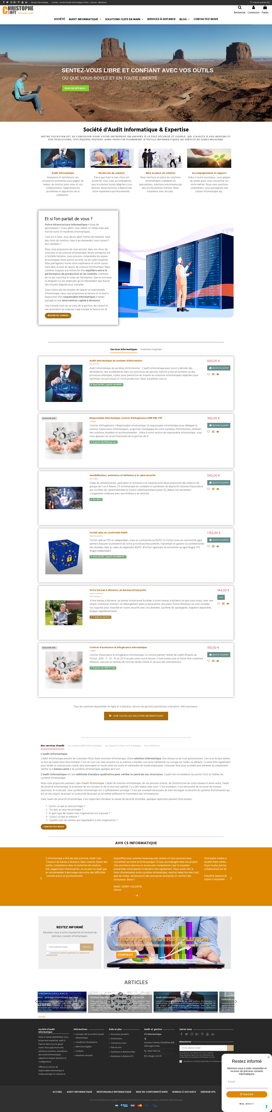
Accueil (57, 1092)
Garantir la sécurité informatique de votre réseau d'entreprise (198, 996)
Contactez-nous (118, 1043)
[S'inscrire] (230, 1048)
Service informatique (40, 2)
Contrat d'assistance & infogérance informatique (118, 648)
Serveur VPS (208, 1092)
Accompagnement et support (209, 173)
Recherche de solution (112, 173)
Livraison (80, 1051)
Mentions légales (84, 1047)
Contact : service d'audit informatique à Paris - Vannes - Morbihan (79, 2)
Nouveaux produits (120, 1034)
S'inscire (246, 1094)
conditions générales (68, 953)
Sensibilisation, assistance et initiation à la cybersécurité (122, 475)
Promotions (116, 1039)
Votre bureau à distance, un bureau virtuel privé (118, 590)
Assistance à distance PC (122, 1056)
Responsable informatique (114, 1092)
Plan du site (116, 1047)
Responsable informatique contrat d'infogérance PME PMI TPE (126, 418)
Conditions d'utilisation (86, 1042)
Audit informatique (63, 173)
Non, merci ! (247, 1104)
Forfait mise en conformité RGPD (109, 533)
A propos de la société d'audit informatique (90, 1036)
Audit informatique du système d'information (116, 361)
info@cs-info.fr (154, 1056)
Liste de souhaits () (261, 2)
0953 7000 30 (153, 1051)
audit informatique (93, 783)
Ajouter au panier (220, 368)
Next (236, 1001)
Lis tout (41, 1017)
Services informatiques (123, 350)
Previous (36, 1001)
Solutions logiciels (151, 350)
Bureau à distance (184, 1092)
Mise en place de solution (160, 173)
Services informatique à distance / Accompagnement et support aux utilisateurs (69, 996)
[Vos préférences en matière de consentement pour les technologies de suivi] (266, 1106)
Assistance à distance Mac (123, 1052)
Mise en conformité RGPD (152, 1092)
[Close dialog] (268, 1057)
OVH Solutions (95, 596)
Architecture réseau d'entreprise (124, 997)
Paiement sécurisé (84, 1055)
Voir (221, 597)
